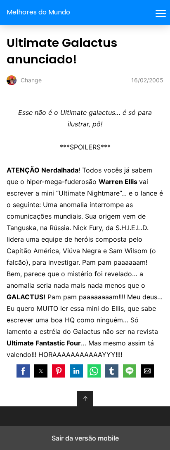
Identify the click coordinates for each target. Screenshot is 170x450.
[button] (23, 371)
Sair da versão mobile (85, 438)
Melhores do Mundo (38, 12)
